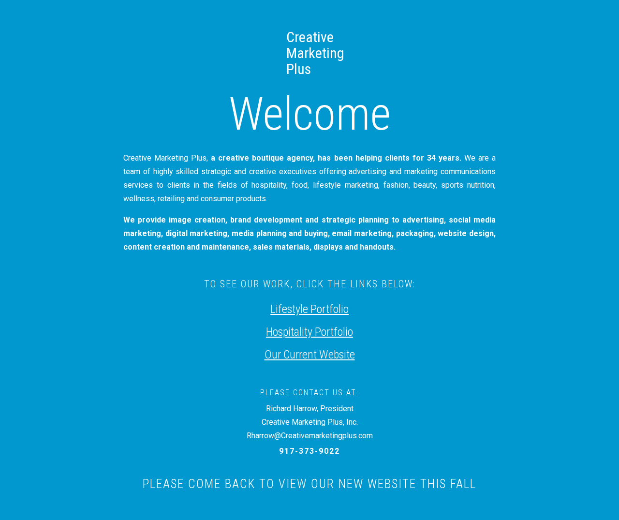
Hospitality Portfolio (309, 332)
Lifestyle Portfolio (309, 309)
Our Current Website (310, 354)
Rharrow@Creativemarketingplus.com (310, 435)
